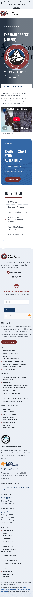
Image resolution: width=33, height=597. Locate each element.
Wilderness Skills (9, 396)
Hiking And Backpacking (11, 393)
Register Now (7, 571)
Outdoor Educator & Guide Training (15, 398)
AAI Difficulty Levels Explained (14, 566)
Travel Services (8, 541)
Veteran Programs (9, 549)
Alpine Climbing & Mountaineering (15, 377)
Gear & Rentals (8, 574)
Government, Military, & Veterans (14, 364)
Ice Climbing (7, 382)
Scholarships (8, 546)
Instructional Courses (11, 350)
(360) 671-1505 (15, 272)
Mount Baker (7, 409)
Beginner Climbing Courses (12, 563)
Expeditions (7, 356)
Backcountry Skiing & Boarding (14, 388)
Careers (6, 544)
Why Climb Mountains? (11, 558)
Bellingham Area (9, 428)
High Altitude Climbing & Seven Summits (16, 385)
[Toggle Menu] (31, 13)
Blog (8, 86)
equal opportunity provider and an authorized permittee (15, 590)
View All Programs (9, 342)
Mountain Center (9, 369)
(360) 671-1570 (6, 512)
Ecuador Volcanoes (10, 420)
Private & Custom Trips (11, 358)
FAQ (4, 568)
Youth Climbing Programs (12, 367)
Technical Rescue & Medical (13, 401)
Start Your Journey (10, 560)
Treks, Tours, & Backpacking (13, 361)
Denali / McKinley (9, 417)
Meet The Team (8, 530)
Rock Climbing (17, 86)
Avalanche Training (10, 390)
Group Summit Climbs (10, 353)
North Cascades (9, 412)
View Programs (13, 179)
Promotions (7, 538)
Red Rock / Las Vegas (10, 422)
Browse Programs (9, 555)
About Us (6, 533)
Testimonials (7, 536)
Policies (6, 577)
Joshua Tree (7, 425)
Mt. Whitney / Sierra (10, 414)
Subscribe (9, 310)
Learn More (16, 7)
